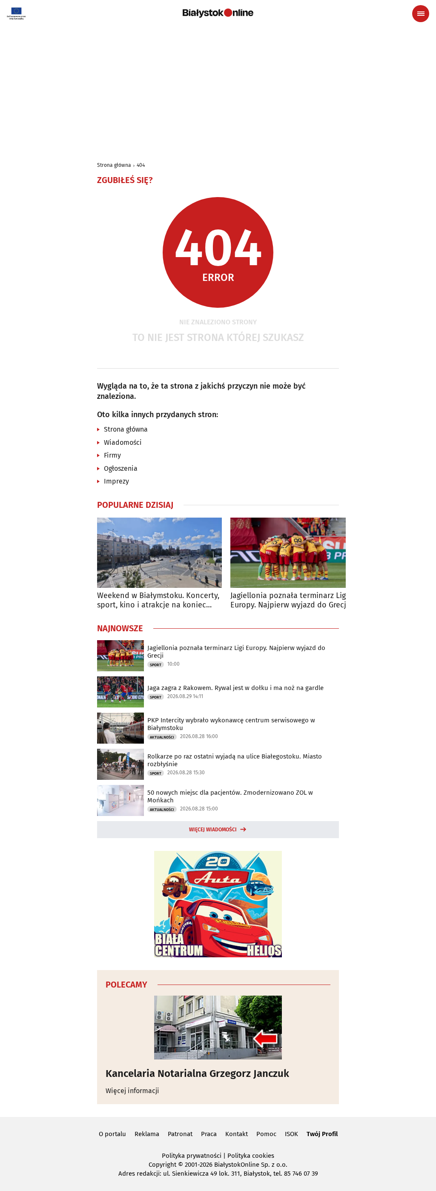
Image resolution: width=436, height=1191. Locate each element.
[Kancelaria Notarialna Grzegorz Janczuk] (218, 1027)
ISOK (291, 1134)
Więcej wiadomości (213, 830)
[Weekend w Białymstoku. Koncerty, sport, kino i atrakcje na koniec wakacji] (159, 553)
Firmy (112, 455)
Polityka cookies (250, 1156)
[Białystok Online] (218, 13)
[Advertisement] (218, 90)
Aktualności (162, 737)
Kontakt (236, 1134)
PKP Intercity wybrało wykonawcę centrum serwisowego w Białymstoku (231, 724)
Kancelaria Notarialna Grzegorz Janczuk (197, 1073)
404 (141, 165)
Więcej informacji (132, 1091)
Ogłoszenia (121, 468)
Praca (209, 1134)
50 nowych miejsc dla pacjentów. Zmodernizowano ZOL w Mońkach (230, 796)
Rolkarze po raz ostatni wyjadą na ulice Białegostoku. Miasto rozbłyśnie (234, 760)
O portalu (112, 1134)
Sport (155, 665)
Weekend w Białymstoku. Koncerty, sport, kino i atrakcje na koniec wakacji (158, 600)
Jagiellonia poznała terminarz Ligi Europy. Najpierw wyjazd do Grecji (289, 600)
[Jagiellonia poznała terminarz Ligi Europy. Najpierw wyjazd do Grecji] (292, 553)
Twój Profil (322, 1134)
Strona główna (114, 165)
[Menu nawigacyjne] (420, 13)
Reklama (147, 1134)
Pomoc (266, 1134)
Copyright (162, 1164)
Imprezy (116, 481)
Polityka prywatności (191, 1156)
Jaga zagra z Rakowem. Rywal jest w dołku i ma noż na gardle (235, 688)
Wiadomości (123, 442)
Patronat (180, 1134)
